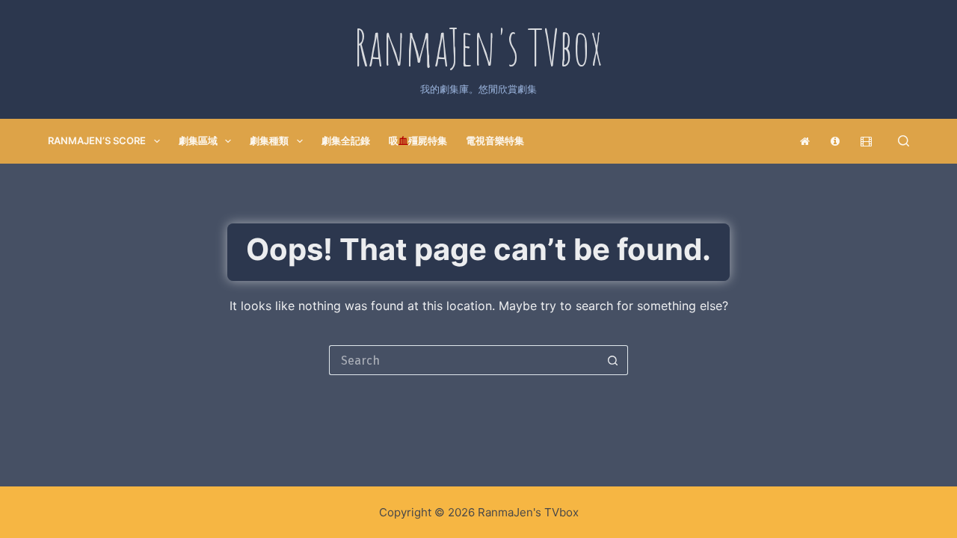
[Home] (805, 141)
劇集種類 (269, 140)
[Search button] (613, 360)
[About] (836, 141)
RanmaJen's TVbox (478, 47)
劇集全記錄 (345, 140)
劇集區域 (198, 140)
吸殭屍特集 (418, 140)
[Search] (903, 140)
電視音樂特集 (495, 140)
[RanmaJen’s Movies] (867, 141)
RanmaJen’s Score (97, 140)
